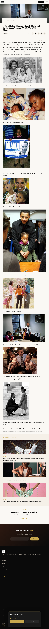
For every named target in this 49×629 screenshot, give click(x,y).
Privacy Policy (13, 618)
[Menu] (47, 2)
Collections (4, 560)
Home (4, 20)
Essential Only (32, 621)
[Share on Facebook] (36, 33)
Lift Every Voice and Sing (6, 588)
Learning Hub (4, 569)
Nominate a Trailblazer (6, 585)
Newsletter (4, 582)
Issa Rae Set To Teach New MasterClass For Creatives (16, 481)
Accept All (17, 621)
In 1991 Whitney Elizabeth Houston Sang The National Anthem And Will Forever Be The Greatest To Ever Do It (23, 459)
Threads (3, 606)
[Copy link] (44, 33)
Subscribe (41, 1)
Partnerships (4, 591)
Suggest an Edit (43, 40)
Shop (3, 596)
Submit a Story (24, 518)
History (5, 33)
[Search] (36, 2)
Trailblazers (4, 563)
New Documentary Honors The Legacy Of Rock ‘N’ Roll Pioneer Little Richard (22, 501)
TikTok (3, 609)
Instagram (4, 603)
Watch (3, 572)
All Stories (3, 566)
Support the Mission (5, 594)
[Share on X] (33, 33)
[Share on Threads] (39, 33)
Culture (8, 20)
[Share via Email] (41, 33)
